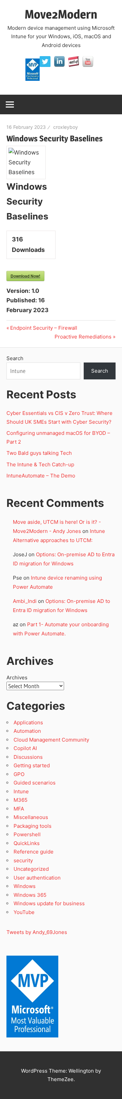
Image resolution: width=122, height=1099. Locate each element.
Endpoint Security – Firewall (43, 328)
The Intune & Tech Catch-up (41, 464)
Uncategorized (31, 869)
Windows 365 (30, 895)
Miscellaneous (31, 817)
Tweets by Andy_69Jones (36, 932)
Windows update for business (49, 903)
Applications (28, 722)
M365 (20, 800)
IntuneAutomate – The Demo (40, 475)
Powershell (27, 834)
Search (14, 358)
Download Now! (25, 276)
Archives (16, 677)
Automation (27, 731)
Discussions (28, 757)
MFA (19, 808)
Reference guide (34, 851)
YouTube (24, 912)
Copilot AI (25, 748)
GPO (19, 774)
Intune (21, 791)
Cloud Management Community (51, 739)
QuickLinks (27, 843)
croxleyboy (65, 127)
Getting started (32, 765)
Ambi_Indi (25, 601)
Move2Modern (61, 14)
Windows (25, 886)
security (23, 860)
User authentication (37, 877)
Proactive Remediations (83, 336)
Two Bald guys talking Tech (39, 453)
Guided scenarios (35, 782)
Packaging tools (33, 826)
